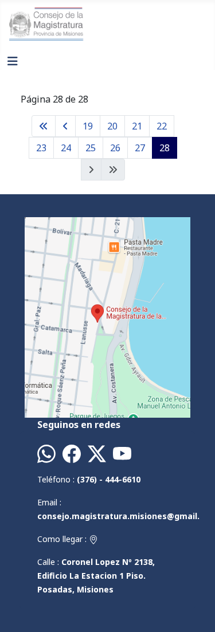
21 (137, 126)
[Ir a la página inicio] (44, 126)
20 (112, 126)
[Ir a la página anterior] (65, 126)
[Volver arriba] (195, 611)
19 (88, 126)
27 (140, 148)
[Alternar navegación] (12, 61)
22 (162, 126)
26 (115, 148)
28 (164, 148)
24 (66, 148)
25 (90, 148)
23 (41, 148)
